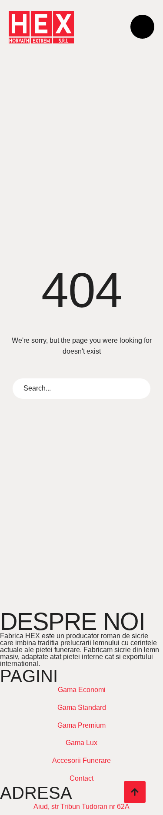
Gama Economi (82, 689)
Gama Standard (81, 707)
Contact (81, 778)
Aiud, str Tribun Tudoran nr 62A (81, 806)
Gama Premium (81, 725)
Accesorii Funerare (81, 760)
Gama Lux (81, 742)
